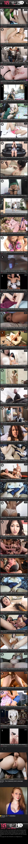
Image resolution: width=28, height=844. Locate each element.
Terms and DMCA (11, 828)
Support (3, 828)
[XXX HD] (14, 3)
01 (2, 749)
